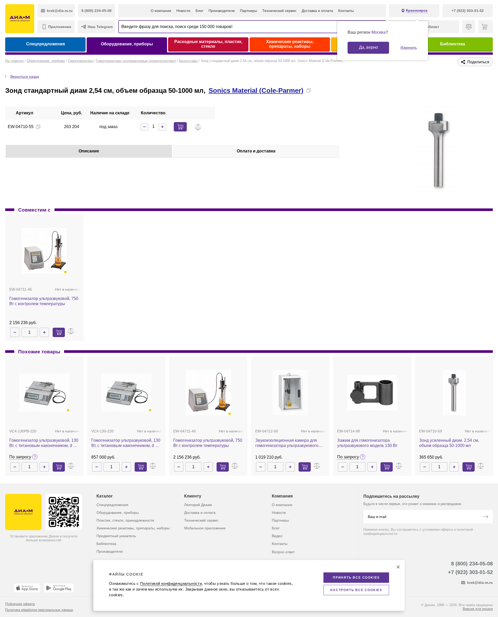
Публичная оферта (20, 604)
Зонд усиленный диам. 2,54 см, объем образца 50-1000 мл (449, 443)
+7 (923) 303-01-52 (470, 572)
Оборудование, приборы (127, 44)
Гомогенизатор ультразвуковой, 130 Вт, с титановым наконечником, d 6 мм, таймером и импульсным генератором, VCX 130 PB (43, 443)
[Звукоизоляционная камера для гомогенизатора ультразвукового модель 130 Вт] (290, 392)
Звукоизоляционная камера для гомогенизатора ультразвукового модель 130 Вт (287, 443)
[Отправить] (485, 517)
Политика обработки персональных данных (39, 610)
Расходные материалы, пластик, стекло (208, 43)
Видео (277, 536)
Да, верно (368, 47)
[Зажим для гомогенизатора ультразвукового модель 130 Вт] (372, 392)
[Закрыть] (398, 567)
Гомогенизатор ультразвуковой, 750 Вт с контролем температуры (43, 301)
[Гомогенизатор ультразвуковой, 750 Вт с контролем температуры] (44, 251)
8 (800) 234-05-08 (472, 563)
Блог (199, 11)
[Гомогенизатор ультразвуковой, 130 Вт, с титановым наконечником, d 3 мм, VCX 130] (126, 393)
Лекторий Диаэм (198, 505)
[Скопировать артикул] (38, 126)
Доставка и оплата (317, 11)
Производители (222, 11)
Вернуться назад (24, 76)
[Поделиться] (317, 90)
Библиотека (452, 44)
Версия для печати (478, 609)
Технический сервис (279, 11)
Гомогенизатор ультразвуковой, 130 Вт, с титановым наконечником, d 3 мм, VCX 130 (125, 443)
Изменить (408, 47)
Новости (183, 11)
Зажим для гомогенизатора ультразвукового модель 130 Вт (367, 443)
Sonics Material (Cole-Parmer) (256, 90)
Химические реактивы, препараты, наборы (290, 43)
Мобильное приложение (205, 528)
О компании (161, 11)
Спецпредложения (45, 44)
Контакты (346, 11)
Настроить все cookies (356, 590)
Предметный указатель (116, 536)
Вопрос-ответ (283, 552)
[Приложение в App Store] (27, 588)
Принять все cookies (356, 577)
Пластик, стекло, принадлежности (125, 520)
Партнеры (248, 11)
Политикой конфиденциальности (171, 583)
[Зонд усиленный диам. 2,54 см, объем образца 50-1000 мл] (454, 392)
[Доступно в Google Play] (58, 588)
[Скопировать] (309, 90)
